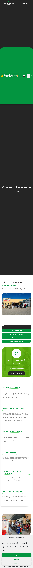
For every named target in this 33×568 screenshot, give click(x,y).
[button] (24, 76)
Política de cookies (8, 566)
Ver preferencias (16, 563)
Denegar (16, 559)
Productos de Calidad (16, 334)
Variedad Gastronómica (16, 330)
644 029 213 (24, 3)
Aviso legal (26, 566)
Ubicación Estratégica (16, 341)
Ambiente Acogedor (16, 327)
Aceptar (16, 555)
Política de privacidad (18, 566)
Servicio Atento (16, 338)
